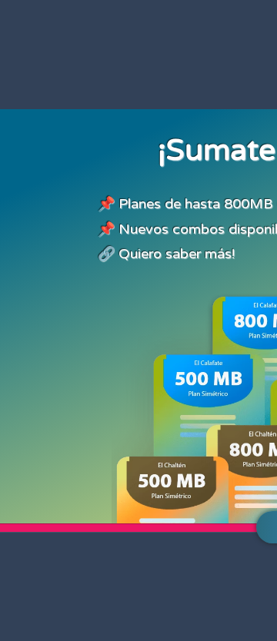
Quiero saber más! (176, 253)
